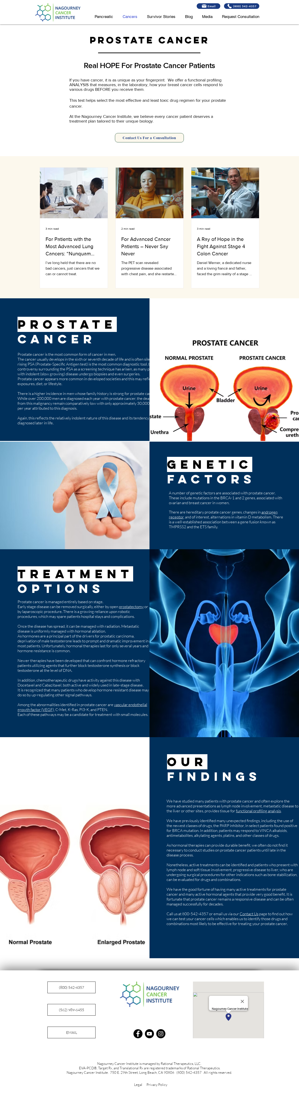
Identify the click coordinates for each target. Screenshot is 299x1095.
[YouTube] (149, 1033)
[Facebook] (137, 1033)
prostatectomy (131, 606)
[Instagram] (160, 1033)
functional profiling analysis (258, 810)
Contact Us (249, 913)
